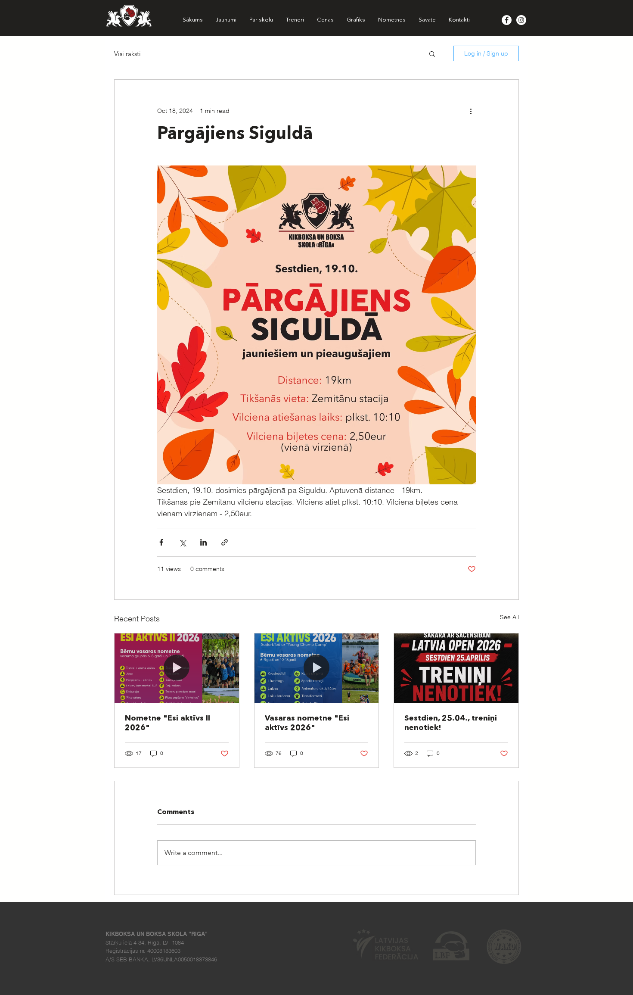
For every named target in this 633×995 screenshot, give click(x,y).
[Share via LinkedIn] (203, 542)
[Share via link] (224, 542)
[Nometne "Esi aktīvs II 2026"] (177, 668)
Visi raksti (127, 54)
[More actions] (470, 111)
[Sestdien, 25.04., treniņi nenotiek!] (456, 668)
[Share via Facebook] (161, 542)
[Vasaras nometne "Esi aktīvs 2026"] (316, 668)
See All (509, 617)
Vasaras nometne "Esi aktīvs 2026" (307, 723)
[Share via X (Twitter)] (182, 542)
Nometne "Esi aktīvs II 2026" (167, 723)
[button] (432, 53)
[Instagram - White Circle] (521, 20)
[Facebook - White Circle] (507, 20)
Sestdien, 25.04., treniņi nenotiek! (450, 723)
